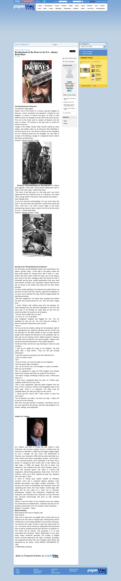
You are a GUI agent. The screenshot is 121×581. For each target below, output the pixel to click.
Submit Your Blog (87, 53)
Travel (83, 5)
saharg (97, 69)
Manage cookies (55, 572)
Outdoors (75, 8)
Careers (18, 572)
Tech (96, 5)
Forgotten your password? (101, 1)
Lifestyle (64, 5)
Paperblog (24, 7)
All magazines (73, 571)
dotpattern (98, 74)
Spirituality (58, 8)
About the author (86, 86)
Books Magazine (22, 44)
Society (57, 5)
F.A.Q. (52, 571)
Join (95, 86)
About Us (36, 569)
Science (102, 5)
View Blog (69, 88)
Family (51, 8)
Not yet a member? (88, 51)
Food (39, 8)
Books (65, 120)
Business (89, 5)
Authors (55, 44)
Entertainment (48, 5)
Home (17, 1)
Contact (18, 571)
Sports (77, 5)
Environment (67, 8)
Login (92, 1)
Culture (65, 123)
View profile (69, 86)
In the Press (54, 569)
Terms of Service (38, 571)
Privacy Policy (37, 572)
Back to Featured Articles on (30, 555)
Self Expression (100, 8)
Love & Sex (90, 8)
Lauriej (18, 56)
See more (67, 113)
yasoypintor (98, 78)
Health (71, 5)
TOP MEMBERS (96, 61)
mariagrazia (98, 65)
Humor (83, 8)
